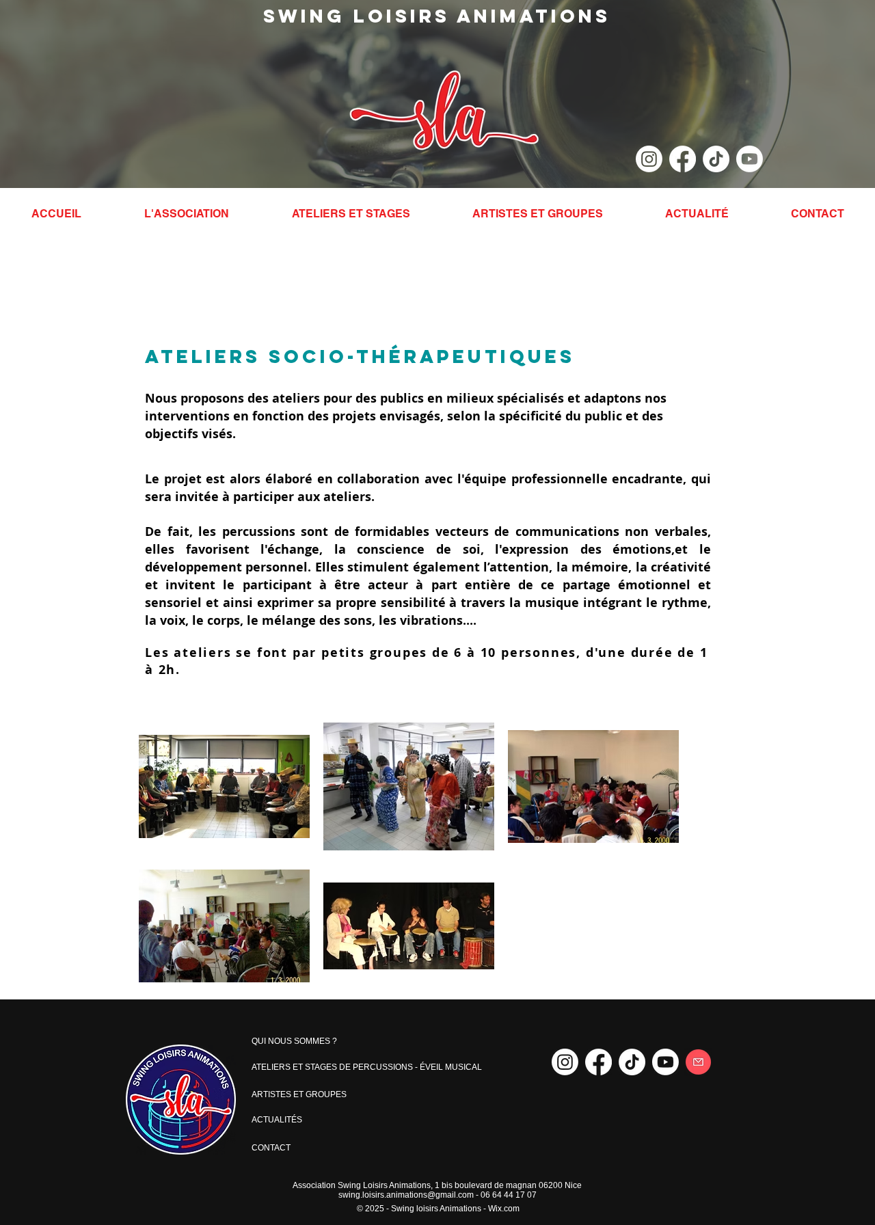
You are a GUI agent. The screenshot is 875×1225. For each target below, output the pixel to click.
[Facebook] (682, 159)
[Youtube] (749, 159)
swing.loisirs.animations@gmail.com (406, 1195)
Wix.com (504, 1208)
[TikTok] (716, 159)
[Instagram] (649, 159)
